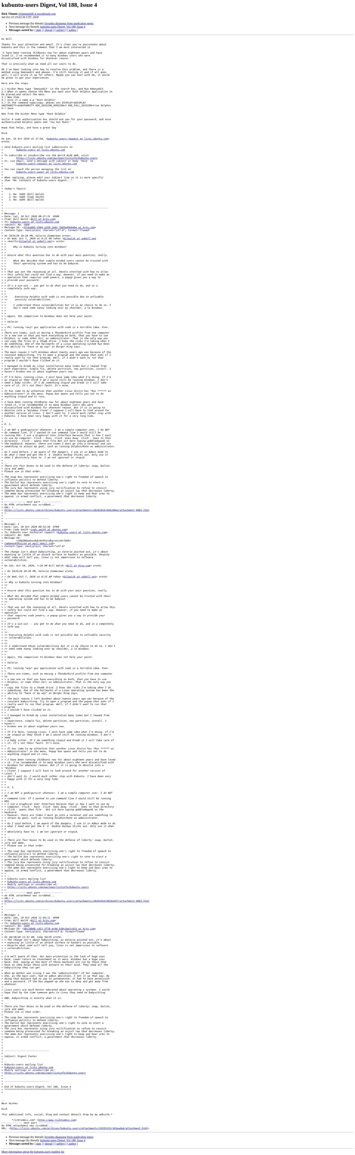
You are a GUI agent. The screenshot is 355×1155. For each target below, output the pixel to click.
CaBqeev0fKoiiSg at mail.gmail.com (28, 543)
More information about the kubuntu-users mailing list (32, 1151)
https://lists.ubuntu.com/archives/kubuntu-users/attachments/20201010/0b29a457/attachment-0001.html (76, 901)
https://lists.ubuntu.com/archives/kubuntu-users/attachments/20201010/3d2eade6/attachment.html (79, 1128)
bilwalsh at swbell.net (80, 238)
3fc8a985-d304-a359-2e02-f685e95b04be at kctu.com (59, 227)
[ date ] (39, 30)
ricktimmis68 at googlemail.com (37, 13)
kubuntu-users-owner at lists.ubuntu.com (45, 172)
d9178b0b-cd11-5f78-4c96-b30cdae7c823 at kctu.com (59, 928)
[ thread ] (48, 30)
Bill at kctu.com (43, 219)
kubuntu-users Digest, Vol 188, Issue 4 (62, 26)
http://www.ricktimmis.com (56, 1120)
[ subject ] (60, 30)
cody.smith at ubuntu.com (49, 529)
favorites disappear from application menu (69, 23)
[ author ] (72, 30)
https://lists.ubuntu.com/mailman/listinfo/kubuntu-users (57, 158)
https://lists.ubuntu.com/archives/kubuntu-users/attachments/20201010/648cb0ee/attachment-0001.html (76, 510)
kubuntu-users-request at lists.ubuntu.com (77, 138)
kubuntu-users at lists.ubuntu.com (40, 149)
